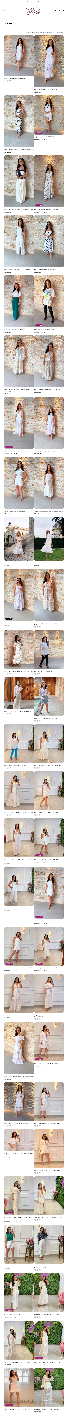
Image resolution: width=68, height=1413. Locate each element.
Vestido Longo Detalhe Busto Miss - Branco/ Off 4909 (18, 1015)
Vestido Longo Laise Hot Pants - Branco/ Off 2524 (47, 1362)
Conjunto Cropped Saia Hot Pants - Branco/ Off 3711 (48, 1409)
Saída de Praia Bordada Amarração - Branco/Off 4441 (48, 1217)
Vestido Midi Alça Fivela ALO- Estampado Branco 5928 (18, 149)
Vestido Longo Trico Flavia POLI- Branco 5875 (46, 89)
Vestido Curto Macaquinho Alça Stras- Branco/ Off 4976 (18, 968)
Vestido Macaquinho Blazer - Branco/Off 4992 (46, 859)
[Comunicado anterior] (3, 2)
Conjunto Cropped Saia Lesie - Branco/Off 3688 (46, 1314)
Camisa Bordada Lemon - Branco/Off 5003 (15, 765)
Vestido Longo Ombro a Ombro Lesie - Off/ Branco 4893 (19, 1076)
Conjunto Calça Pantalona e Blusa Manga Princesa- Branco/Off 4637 (17, 1218)
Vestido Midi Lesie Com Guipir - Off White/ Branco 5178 (18, 671)
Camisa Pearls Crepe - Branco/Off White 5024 (46, 718)
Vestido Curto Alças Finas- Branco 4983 (44, 921)
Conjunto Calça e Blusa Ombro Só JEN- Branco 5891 (18, 269)
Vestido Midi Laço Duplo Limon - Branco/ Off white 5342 (47, 623)
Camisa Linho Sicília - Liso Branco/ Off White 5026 (17, 711)
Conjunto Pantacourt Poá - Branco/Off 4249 (15, 1314)
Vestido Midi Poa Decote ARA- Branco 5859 (45, 269)
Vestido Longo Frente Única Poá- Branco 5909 (46, 209)
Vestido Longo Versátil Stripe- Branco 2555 (15, 451)
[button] (4, 11)
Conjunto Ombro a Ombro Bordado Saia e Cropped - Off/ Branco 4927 (48, 1015)
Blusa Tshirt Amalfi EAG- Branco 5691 (44, 329)
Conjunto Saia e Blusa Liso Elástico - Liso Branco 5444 (48, 511)
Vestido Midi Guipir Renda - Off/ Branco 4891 (16, 1123)
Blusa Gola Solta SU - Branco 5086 (43, 671)
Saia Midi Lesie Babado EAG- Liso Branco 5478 (46, 451)
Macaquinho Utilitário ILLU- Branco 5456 (15, 511)
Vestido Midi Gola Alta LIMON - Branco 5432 (45, 563)
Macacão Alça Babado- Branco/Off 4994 (15, 908)
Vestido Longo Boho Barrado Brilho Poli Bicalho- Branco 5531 (17, 390)
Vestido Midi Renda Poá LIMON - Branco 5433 (16, 563)
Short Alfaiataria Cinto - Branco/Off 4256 (15, 1266)
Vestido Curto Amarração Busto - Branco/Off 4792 (47, 1170)
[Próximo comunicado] (64, 2)
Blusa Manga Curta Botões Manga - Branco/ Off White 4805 (18, 1154)
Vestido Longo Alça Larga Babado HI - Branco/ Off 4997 (19, 812)
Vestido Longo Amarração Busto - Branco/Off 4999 (47, 765)
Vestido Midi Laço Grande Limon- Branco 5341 (16, 623)
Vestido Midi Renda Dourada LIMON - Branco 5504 (47, 389)
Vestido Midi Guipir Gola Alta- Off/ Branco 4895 (46, 1123)
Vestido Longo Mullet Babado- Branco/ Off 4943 (46, 968)
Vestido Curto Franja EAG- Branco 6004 (14, 78)
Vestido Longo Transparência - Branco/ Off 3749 (17, 1362)
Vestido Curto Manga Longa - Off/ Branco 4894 (46, 1063)
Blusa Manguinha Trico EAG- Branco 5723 (15, 329)
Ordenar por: (31, 32)
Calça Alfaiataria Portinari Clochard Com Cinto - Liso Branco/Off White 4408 (48, 1266)
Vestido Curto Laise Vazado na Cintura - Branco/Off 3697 (17, 1410)
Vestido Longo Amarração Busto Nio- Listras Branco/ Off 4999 (18, 860)
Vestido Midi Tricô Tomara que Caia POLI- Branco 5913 (18, 209)
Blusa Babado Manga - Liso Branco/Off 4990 (46, 812)
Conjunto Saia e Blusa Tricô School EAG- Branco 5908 (48, 137)
